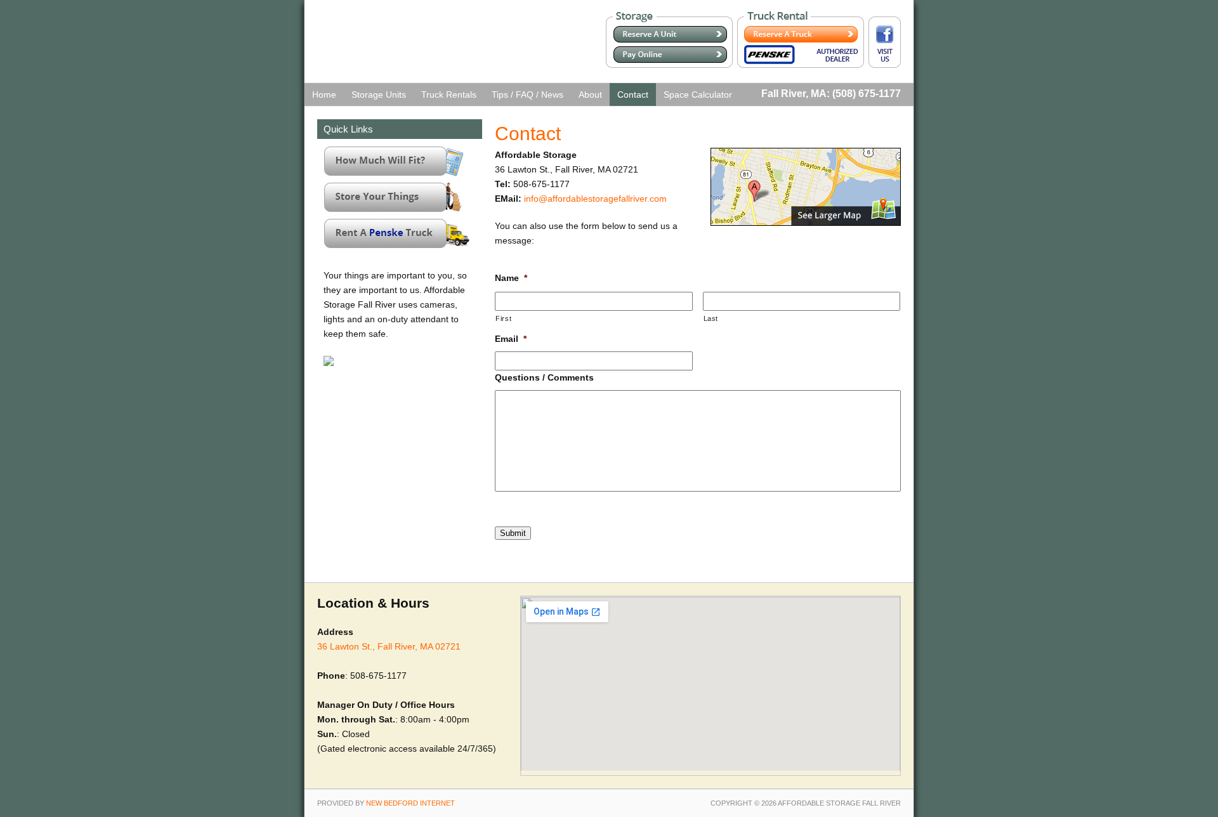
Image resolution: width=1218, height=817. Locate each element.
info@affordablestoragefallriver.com (595, 198)
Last (711, 318)
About (590, 94)
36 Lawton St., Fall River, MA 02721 (389, 646)
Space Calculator (698, 94)
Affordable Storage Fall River (391, 47)
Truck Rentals (448, 94)
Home (324, 94)
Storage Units (378, 94)
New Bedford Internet (410, 803)
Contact (632, 94)
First (503, 318)
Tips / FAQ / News (527, 94)
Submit (513, 533)
